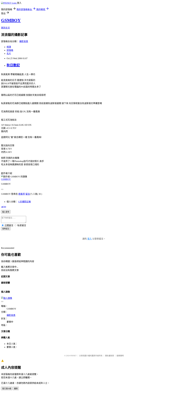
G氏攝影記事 (24, 202)
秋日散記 (13, 65)
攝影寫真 (23, 41)
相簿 (9, 47)
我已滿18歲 (6, 389)
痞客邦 (21, 194)
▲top (3, 206)
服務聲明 (120, 356)
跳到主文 (5, 28)
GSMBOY (11, 20)
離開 (16, 389)
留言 (27, 194)
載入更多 (5, 212)
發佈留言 (5, 229)
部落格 (10, 50)
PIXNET (73, 356)
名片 (9, 53)
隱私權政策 (109, 356)
